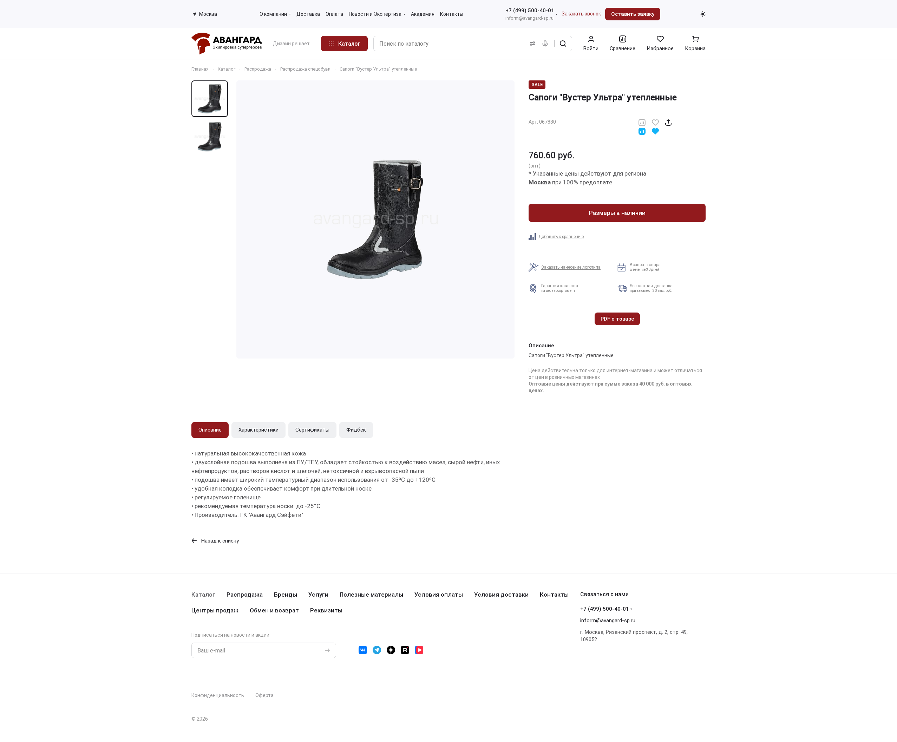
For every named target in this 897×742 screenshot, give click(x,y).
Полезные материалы (371, 594)
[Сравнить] (642, 122)
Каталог (203, 594)
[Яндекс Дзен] (391, 650)
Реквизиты (326, 610)
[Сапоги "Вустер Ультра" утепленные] (375, 219)
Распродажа (245, 594)
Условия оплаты (438, 594)
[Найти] (563, 43)
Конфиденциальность (217, 695)
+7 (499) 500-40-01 (529, 10)
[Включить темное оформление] (703, 14)
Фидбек (356, 430)
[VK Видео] (419, 650)
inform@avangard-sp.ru (529, 18)
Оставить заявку (632, 14)
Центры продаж (214, 610)
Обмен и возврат (274, 610)
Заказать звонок (581, 14)
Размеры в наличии (617, 212)
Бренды (285, 594)
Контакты (554, 594)
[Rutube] (405, 650)
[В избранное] (655, 122)
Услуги (318, 594)
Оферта (264, 695)
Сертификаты (312, 430)
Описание (210, 430)
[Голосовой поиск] (546, 43)
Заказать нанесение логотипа (571, 267)
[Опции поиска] (531, 43)
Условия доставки (501, 594)
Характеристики (258, 430)
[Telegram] (377, 650)
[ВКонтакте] (363, 650)
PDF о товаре (617, 319)
